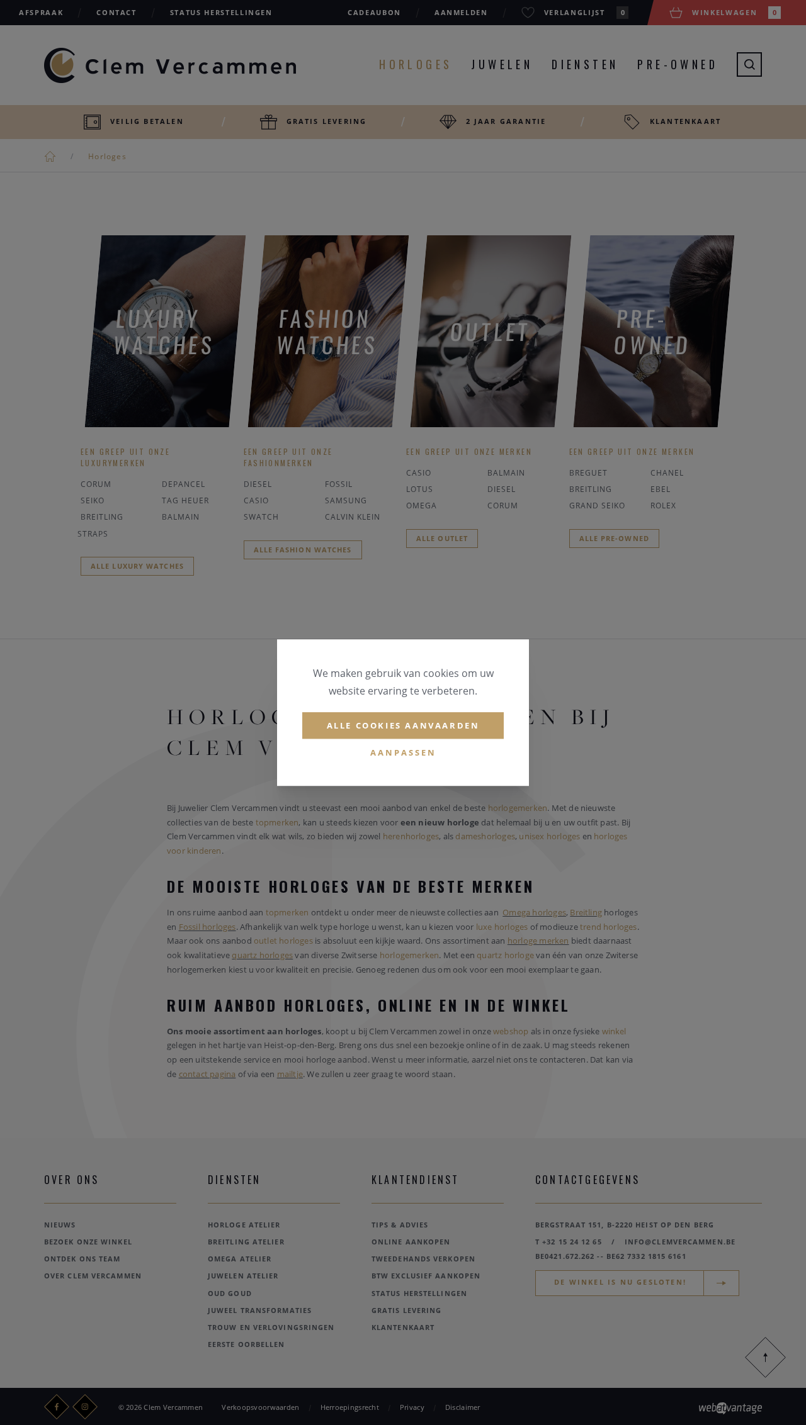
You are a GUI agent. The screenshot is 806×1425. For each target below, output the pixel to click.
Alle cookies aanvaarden (403, 725)
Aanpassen (403, 753)
